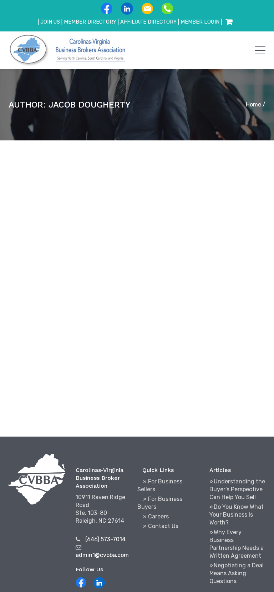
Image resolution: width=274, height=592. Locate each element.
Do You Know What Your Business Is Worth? (236, 514)
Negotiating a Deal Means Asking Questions (236, 573)
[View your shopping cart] (229, 22)
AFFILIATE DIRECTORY (148, 22)
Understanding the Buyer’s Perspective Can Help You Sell (237, 489)
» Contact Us (160, 526)
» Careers (156, 516)
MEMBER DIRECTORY (90, 22)
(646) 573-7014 (105, 539)
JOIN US (50, 22)
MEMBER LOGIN (200, 22)
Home (253, 104)
